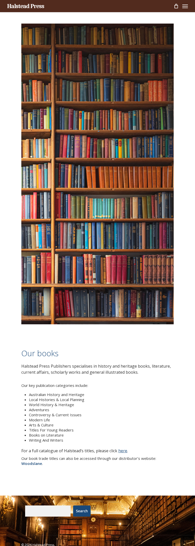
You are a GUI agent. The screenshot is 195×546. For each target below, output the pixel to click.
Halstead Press (25, 6)
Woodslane (31, 463)
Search (82, 511)
